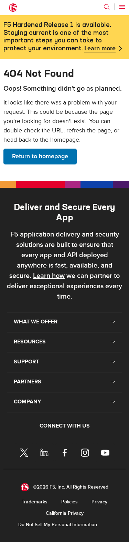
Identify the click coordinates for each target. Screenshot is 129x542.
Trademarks (34, 502)
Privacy (99, 502)
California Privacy (65, 513)
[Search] (106, 6)
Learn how (49, 276)
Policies (69, 502)
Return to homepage (40, 156)
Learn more (100, 49)
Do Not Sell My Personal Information (57, 525)
